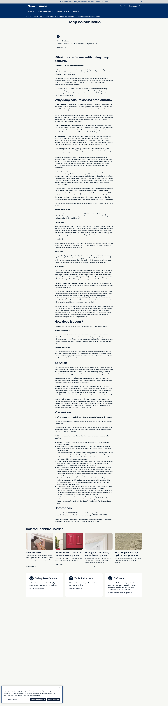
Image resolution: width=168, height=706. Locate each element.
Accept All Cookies (53, 699)
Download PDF (61, 47)
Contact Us (75, 12)
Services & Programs (44, 12)
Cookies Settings (12, 699)
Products (29, 12)
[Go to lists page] (120, 6)
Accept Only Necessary (38, 699)
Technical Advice (61, 12)
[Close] (60, 688)
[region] (32, 694)
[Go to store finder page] (125, 6)
